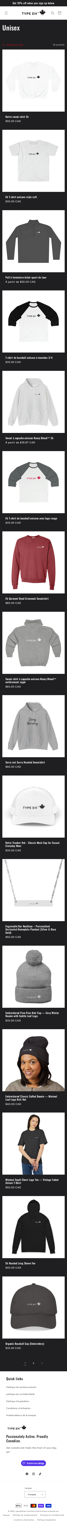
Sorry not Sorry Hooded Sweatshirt (25, 762)
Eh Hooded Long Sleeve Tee (20, 1263)
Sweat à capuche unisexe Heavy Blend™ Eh (29, 438)
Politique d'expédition (17, 1401)
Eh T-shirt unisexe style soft (21, 197)
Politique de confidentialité (52, 1515)
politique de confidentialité (20, 1394)
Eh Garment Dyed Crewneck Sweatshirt (27, 598)
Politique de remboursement (21, 1387)
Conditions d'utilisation (18, 1408)
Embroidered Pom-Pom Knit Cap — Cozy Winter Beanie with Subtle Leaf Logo (32, 1014)
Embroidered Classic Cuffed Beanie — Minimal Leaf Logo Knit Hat (31, 1098)
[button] (6, 13)
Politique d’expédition (46, 1520)
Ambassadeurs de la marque (21, 1415)
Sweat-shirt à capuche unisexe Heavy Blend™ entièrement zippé (30, 680)
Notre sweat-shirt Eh (17, 116)
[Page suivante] (41, 1363)
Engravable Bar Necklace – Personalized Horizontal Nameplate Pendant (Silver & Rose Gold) (30, 929)
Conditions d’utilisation (24, 1520)
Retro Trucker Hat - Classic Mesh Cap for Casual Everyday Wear (32, 844)
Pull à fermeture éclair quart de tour (26, 277)
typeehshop (21, 1511)
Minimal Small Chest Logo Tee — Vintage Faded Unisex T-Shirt (32, 1181)
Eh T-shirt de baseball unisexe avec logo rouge (31, 518)
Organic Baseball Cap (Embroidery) (24, 1343)
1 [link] (25, 1363)
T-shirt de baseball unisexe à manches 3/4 (28, 357)
